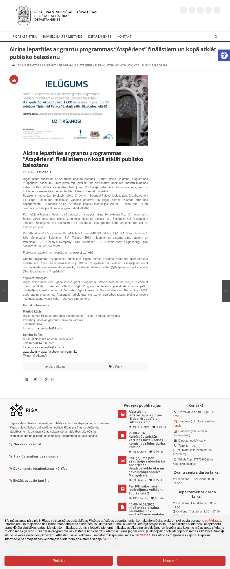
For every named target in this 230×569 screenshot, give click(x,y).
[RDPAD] (56, 15)
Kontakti (124, 36)
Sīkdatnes (142, 534)
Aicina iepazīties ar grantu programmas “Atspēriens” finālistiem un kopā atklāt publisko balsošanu (83, 159)
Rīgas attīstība (25, 36)
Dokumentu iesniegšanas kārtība (40, 468)
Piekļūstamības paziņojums (35, 456)
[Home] (13, 65)
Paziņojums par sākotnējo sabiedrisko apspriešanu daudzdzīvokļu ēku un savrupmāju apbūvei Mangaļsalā (147, 466)
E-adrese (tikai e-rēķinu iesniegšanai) (190, 433)
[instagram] (208, 10)
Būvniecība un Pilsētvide (62, 36)
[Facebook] (192, 10)
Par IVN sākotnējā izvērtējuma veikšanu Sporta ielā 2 (146, 489)
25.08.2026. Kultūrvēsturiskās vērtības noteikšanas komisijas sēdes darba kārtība (147, 440)
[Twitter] (183, 10)
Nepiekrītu (171, 560)
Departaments (99, 36)
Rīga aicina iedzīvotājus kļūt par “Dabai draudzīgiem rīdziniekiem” (145, 416)
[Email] (217, 10)
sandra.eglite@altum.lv (50, 347)
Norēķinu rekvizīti (27, 444)
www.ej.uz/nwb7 (83, 252)
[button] (224, 55)
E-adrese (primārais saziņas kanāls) (194, 423)
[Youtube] (200, 10)
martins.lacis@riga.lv (48, 328)
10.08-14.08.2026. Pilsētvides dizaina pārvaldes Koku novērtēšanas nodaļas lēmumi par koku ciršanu (147, 513)
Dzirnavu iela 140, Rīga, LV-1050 (194, 414)
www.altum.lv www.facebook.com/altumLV (50, 351)
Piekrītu (59, 560)
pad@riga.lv (198, 440)
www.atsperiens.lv (62, 267)
